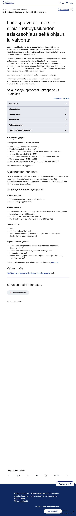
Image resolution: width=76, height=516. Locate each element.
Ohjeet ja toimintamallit (20, 9)
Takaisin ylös (64, 484)
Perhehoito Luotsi (18, 293)
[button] (18, 475)
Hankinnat (55, 262)
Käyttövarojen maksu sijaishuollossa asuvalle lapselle (28, 273)
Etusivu (5, 9)
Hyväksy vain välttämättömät (47, 506)
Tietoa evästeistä (21, 501)
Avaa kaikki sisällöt (61, 98)
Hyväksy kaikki (53, 511)
